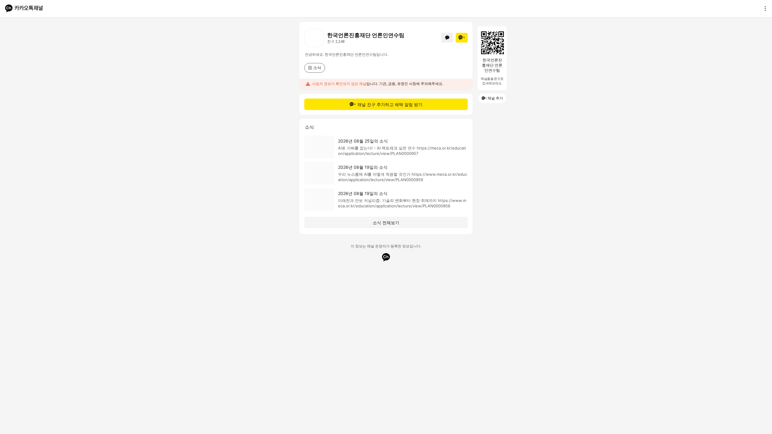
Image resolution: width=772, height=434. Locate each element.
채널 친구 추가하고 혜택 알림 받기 (389, 104)
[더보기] (763, 8)
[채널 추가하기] (462, 37)
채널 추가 (495, 98)
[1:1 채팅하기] (447, 37)
